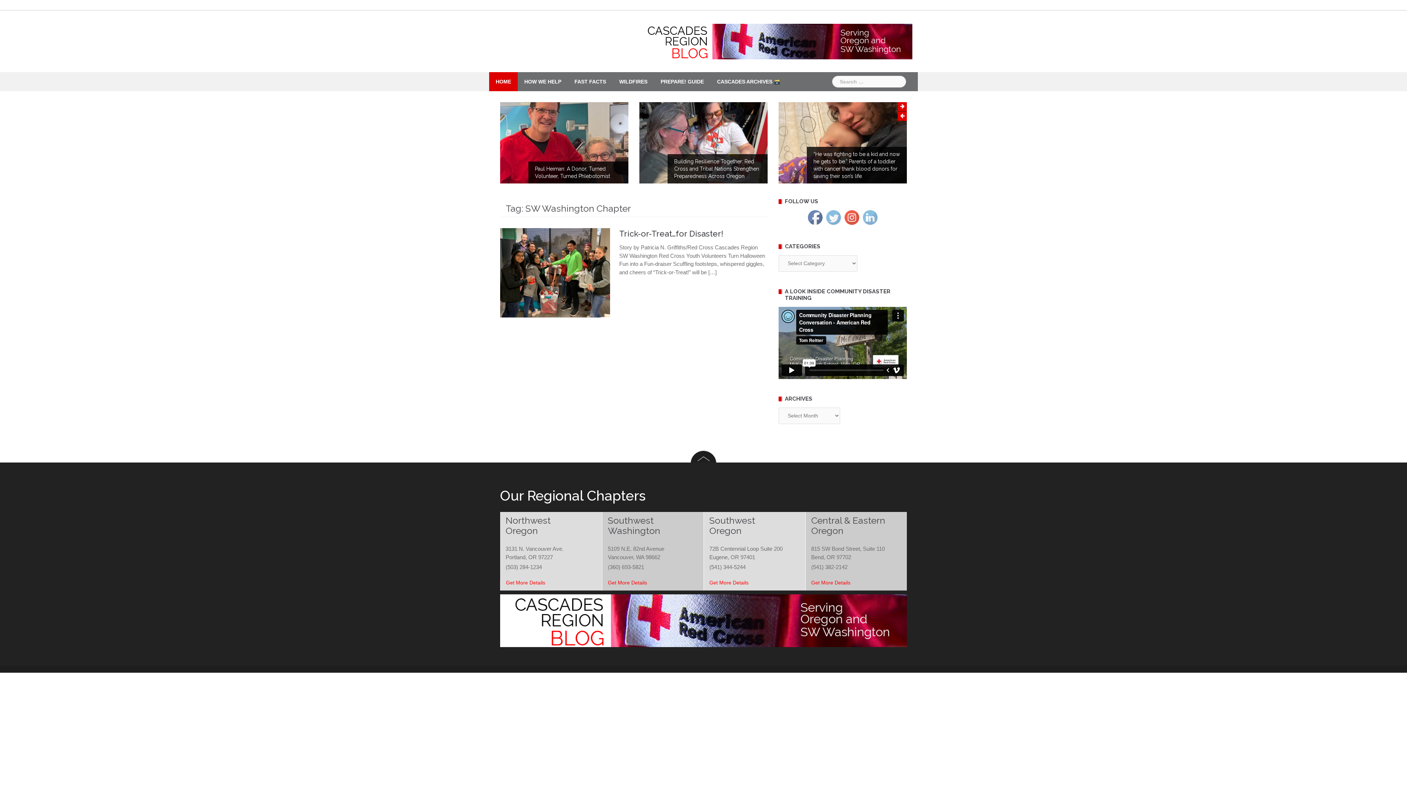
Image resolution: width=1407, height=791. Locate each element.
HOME (503, 82)
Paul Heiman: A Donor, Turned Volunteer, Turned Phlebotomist (572, 172)
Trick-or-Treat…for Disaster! (671, 233)
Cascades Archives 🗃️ (748, 82)
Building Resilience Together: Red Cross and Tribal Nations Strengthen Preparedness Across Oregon (716, 169)
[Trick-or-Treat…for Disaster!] (555, 272)
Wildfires (633, 82)
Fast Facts (590, 82)
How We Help (542, 82)
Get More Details (525, 583)
